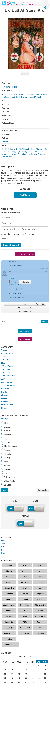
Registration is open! (25, 254)
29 (39, 682)
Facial (40, 588)
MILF (25, 576)
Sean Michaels (36, 97)
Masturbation (40, 605)
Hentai (4, 408)
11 (12, 674)
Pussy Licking (23, 154)
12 (19, 674)
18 (12, 678)
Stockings (40, 622)
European (25, 633)
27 (26, 682)
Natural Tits (9, 588)
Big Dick (40, 593)
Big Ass (9, 599)
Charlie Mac (34, 94)
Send (44, 322)
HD (24, 610)
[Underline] (19, 304)
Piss (3, 553)
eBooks (4, 395)
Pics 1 (25, 72)
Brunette (9, 576)
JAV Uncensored (9, 385)
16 (45, 674)
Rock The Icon (22, 97)
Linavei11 (6, 141)
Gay (3, 540)
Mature (40, 610)
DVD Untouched (8, 375)
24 (5, 682)
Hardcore (40, 565)
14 (33, 674)
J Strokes (44, 94)
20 (26, 678)
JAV (3, 379)
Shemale (4, 550)
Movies (5, 86)
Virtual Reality (8, 353)
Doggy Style (15, 151)
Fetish (9, 639)
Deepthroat (24, 605)
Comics (4, 401)
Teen (40, 571)
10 (5, 674)
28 (33, 682)
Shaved (25, 593)
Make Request (25, 331)
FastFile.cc (25, 195)
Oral (25, 588)
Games (4, 398)
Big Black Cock (8, 149)
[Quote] (31, 307)
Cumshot (9, 593)
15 (39, 674)
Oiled (14, 154)
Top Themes (25, 339)
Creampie (25, 599)
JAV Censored (8, 382)
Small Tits (9, 622)
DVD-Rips (13, 86)
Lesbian (40, 599)
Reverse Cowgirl (37, 154)
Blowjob (26, 149)
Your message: (25, 311)
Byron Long (23, 94)
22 (39, 678)
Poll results (42, 490)
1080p (40, 576)
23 (45, 678)
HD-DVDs (6, 372)
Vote (4, 490)
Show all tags (10, 644)
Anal (25, 565)
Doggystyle (9, 627)
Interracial (25, 582)
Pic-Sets (4, 392)
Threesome (40, 582)
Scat (3, 543)
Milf (42, 151)
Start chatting (25, 282)
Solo (40, 627)
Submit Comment (11, 245)
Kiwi (15, 94)
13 (26, 674)
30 (45, 682)
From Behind (34, 151)
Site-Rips (5, 388)
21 (33, 678)
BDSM (3, 546)
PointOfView (25, 627)
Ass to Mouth (9, 633)
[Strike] (25, 304)
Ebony (24, 151)
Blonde (9, 582)
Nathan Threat (9, 97)
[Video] (19, 307)
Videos (4, 350)
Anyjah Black (7, 94)
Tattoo (24, 616)
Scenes (5, 356)
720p (25, 622)
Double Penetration (9, 605)
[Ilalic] (13, 304)
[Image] (43, 304)
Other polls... (6, 418)
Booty (33, 149)
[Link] (37, 304)
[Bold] (7, 304)
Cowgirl (40, 149)
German (40, 633)
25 (12, 682)
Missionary (6, 154)
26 (19, 682)
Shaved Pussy (7, 156)
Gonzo (24, 571)
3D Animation (7, 404)
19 (19, 678)
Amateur (9, 610)
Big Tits (19, 149)
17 (5, 678)
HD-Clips (6, 359)
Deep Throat (40, 616)
